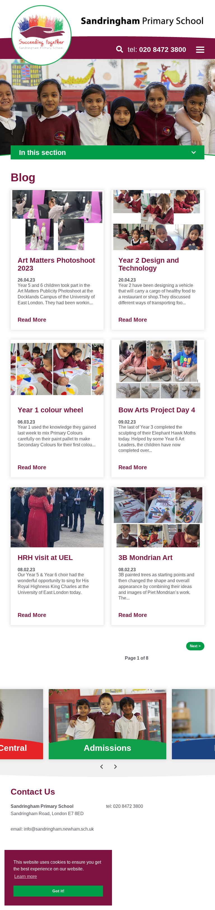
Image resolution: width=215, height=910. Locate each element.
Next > (195, 646)
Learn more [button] (25, 876)
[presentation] (101, 766)
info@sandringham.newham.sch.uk (59, 829)
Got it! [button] (58, 891)
